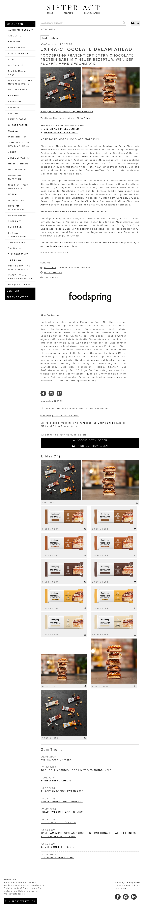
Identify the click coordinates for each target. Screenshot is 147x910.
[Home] (73, 8)
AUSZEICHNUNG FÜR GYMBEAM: (62, 801)
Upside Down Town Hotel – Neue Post (19, 267)
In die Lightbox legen (92, 446)
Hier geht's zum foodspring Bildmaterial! (66, 111)
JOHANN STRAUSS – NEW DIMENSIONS (20, 144)
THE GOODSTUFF (18, 254)
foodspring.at (54, 246)
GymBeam (13, 131)
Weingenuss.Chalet (19, 284)
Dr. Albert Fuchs (17, 90)
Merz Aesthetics (17, 170)
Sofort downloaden (91, 440)
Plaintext (50, 268)
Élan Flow (13, 96)
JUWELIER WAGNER (19, 158)
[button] (135, 23)
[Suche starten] (124, 23)
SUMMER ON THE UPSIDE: (57, 847)
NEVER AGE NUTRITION (15, 177)
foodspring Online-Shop (98, 422)
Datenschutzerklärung (127, 885)
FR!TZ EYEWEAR (17, 119)
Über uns (13, 290)
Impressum (121, 888)
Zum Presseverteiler (20, 901)
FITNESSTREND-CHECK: (56, 780)
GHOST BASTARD (18, 125)
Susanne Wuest (17, 242)
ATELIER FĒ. (15, 36)
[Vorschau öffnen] (90, 87)
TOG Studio (14, 260)
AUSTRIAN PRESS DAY (21, 30)
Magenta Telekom (18, 164)
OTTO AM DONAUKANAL (16, 207)
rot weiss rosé (16, 200)
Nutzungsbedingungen (128, 882)
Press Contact (17, 297)
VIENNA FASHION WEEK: (56, 759)
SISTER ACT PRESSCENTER (61, 129)
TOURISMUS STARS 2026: (57, 857)
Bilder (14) (50, 456)
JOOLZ (12, 152)
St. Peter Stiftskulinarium (17, 234)
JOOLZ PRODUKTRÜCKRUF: (58, 822)
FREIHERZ (14, 107)
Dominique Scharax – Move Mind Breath (20, 82)
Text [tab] (44, 38)
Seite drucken (53, 272)
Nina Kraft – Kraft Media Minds (18, 186)
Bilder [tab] (54, 38)
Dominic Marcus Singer (17, 73)
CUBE (11, 59)
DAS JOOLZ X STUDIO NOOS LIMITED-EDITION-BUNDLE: (76, 770)
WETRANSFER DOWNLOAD (61, 132)
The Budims (15, 248)
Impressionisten (17, 137)
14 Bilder (85, 118)
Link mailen (51, 277)
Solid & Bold (15, 227)
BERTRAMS (14, 42)
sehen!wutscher (17, 215)
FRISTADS (13, 113)
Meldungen (15, 24)
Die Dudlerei (15, 65)
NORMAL (13, 194)
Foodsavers (15, 101)
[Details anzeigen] (137, 503)
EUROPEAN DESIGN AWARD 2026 (62, 791)
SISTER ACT (15, 221)
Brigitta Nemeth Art (19, 53)
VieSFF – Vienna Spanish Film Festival (20, 277)
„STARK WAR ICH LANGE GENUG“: (62, 812)
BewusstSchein (17, 47)
